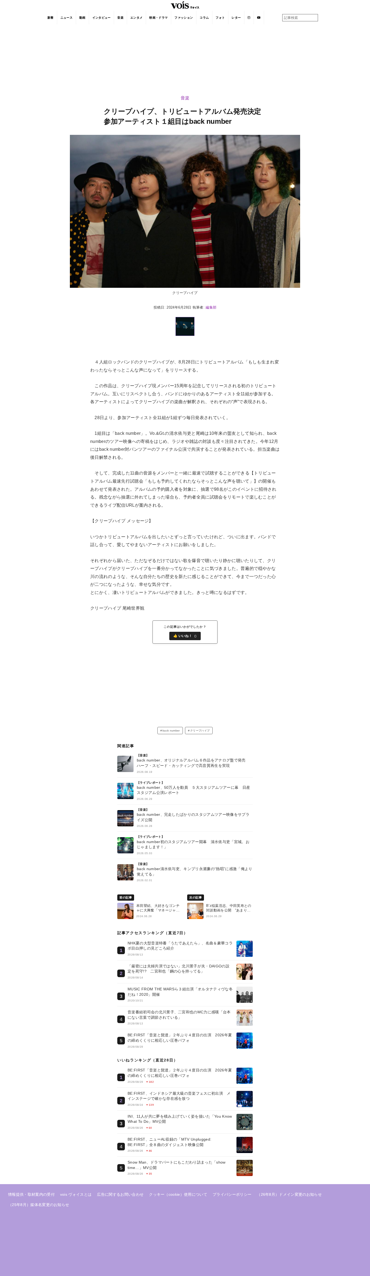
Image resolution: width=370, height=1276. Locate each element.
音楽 (120, 17)
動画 (82, 17)
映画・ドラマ (158, 17)
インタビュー (101, 17)
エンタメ (136, 17)
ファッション (183, 17)
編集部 (211, 307)
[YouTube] (259, 17)
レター (236, 17)
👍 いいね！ (185, 636)
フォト (220, 17)
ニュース (66, 17)
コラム (204, 17)
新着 (50, 17)
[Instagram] (249, 17)
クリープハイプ (200, 730)
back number (171, 730)
